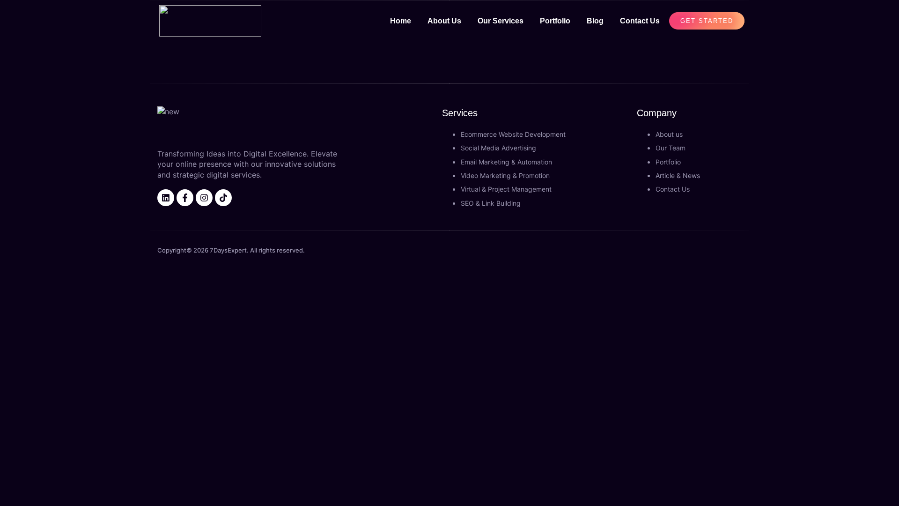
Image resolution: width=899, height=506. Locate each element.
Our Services (500, 21)
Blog (595, 21)
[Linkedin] (165, 197)
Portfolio (555, 21)
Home (400, 21)
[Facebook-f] (185, 197)
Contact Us (640, 21)
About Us (444, 21)
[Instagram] (204, 197)
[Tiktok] (223, 197)
